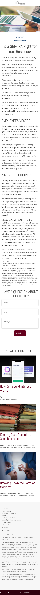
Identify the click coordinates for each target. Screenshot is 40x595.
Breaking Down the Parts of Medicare (17, 485)
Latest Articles (6, 525)
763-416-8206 (10, 511)
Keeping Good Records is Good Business (15, 437)
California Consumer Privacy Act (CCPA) (16, 563)
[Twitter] (3, 593)
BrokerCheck (5, 539)
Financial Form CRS (9, 534)
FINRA (23, 571)
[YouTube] (8, 593)
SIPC (26, 571)
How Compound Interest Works (15, 388)
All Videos (5, 528)
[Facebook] (0, 593)
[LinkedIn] (5, 593)
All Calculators (6, 530)
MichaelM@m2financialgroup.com (11, 520)
